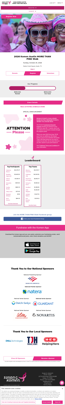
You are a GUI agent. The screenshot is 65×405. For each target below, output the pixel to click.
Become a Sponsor (47, 358)
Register (31, 7)
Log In (52, 3)
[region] (32, 395)
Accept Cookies (47, 402)
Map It (32, 69)
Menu (60, 3)
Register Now (11, 16)
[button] (62, 383)
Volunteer (50, 73)
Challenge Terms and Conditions (48, 145)
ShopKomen (47, 383)
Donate (32, 11)
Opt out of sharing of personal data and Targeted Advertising (18, 402)
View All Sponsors (18, 358)
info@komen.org (47, 381)
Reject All (57, 402)
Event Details (32, 102)
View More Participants (13, 203)
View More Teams (32, 205)
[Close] (62, 388)
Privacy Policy (48, 384)
